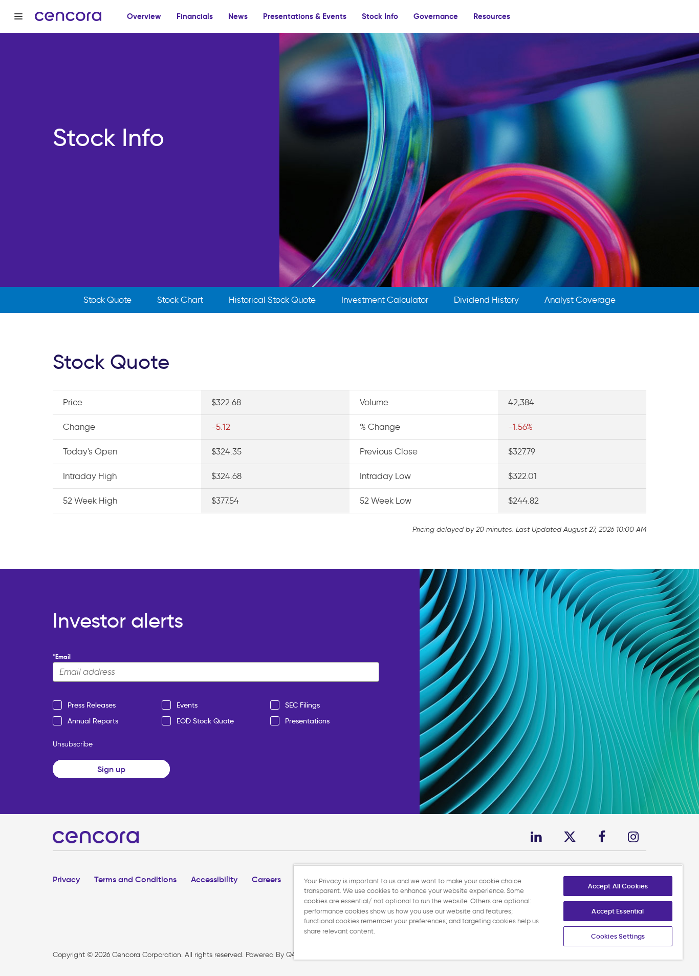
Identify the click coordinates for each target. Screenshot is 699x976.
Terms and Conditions (135, 879)
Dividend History (486, 300)
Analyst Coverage (580, 300)
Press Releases (92, 705)
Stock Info (380, 16)
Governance (435, 16)
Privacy (66, 879)
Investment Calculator (384, 300)
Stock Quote (107, 300)
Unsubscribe (73, 744)
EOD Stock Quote (205, 720)
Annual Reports (93, 720)
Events (187, 705)
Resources (491, 16)
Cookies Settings (618, 936)
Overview (144, 16)
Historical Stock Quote (272, 300)
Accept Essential (618, 911)
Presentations (307, 720)
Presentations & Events (304, 16)
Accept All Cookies (618, 886)
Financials (195, 16)
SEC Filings (302, 705)
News (238, 16)
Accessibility (214, 879)
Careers (266, 879)
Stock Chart (180, 300)
